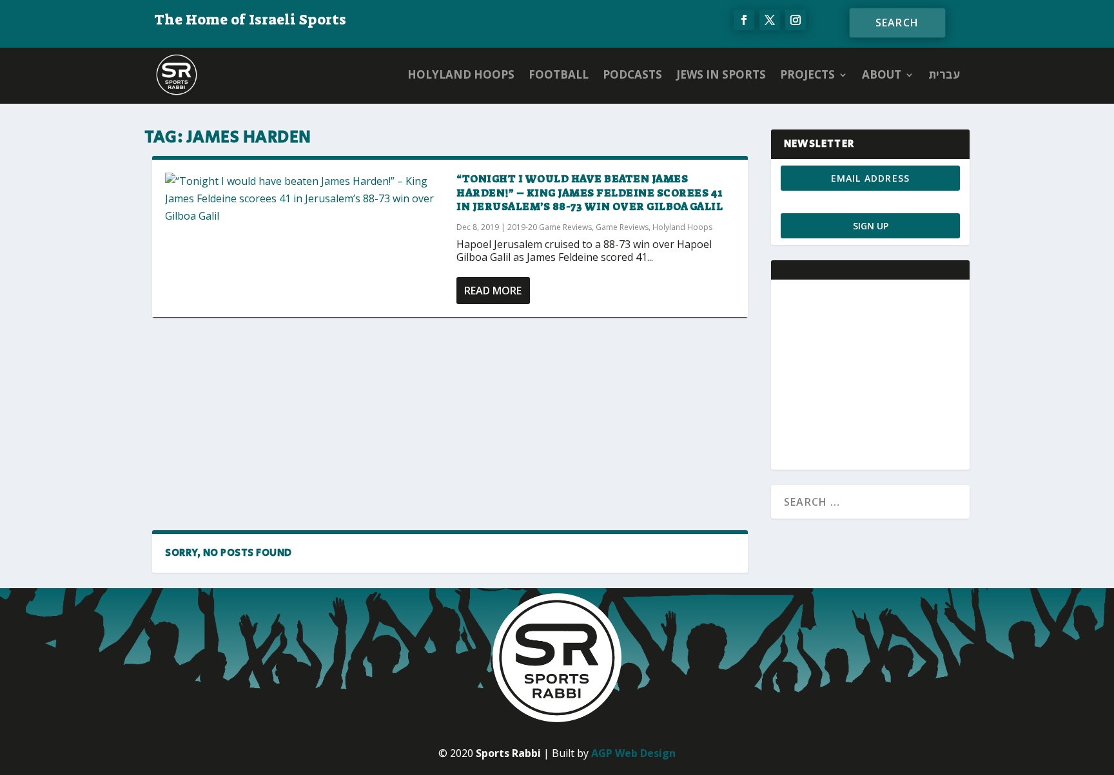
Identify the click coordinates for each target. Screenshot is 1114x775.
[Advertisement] (450, 423)
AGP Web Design (633, 753)
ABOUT (881, 74)
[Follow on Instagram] (795, 20)
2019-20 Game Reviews (549, 227)
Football (559, 74)
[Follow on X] (769, 20)
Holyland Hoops (460, 74)
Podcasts (632, 74)
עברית (944, 74)
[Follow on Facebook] (744, 20)
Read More (493, 290)
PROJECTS (807, 74)
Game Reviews (622, 227)
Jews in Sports (721, 74)
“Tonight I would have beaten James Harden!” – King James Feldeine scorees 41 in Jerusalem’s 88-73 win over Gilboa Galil (589, 193)
